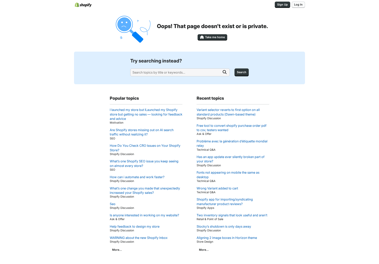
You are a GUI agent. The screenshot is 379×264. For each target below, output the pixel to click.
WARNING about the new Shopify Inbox (139, 238)
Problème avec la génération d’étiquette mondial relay (232, 143)
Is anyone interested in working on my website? (144, 215)
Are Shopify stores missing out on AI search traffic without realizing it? (142, 132)
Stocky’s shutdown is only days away (224, 226)
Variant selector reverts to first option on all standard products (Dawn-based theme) (228, 112)
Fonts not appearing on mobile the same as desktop (228, 174)
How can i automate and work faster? (137, 177)
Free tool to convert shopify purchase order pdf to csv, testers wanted (231, 128)
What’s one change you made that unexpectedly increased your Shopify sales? (145, 190)
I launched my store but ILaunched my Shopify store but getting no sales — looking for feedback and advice (146, 114)
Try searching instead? (156, 61)
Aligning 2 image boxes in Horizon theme (227, 238)
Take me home (215, 37)
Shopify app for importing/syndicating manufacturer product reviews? (225, 201)
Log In (298, 4)
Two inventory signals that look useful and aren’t (232, 215)
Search (241, 72)
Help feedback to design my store (134, 226)
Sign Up (282, 4)
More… (117, 249)
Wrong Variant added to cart (217, 188)
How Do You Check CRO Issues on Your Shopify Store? (145, 148)
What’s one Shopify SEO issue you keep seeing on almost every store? (144, 163)
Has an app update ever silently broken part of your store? (231, 159)
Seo (112, 204)
